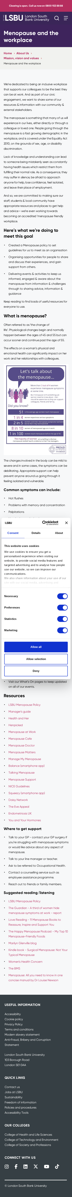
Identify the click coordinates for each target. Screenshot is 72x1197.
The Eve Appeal (18, 806)
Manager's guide (19, 711)
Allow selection (36, 659)
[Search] (57, 18)
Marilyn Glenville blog (22, 943)
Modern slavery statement (22, 1034)
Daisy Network (18, 800)
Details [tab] (36, 532)
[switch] (62, 608)
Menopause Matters (21, 752)
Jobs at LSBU (14, 1092)
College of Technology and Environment (31, 1139)
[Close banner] (66, 523)
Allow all (36, 646)
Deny (36, 670)
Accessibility (13, 1014)
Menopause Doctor (21, 745)
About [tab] (59, 532)
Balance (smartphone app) (26, 766)
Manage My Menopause (24, 759)
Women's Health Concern (25, 961)
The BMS (14, 968)
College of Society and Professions (28, 1145)
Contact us (12, 1087)
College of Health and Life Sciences (28, 1134)
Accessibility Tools (16, 1112)
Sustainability (13, 1097)
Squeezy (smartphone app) (26, 793)
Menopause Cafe (20, 738)
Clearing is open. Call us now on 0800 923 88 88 (36, 5)
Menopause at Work (22, 732)
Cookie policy (14, 1019)
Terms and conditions (19, 1029)
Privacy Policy (14, 1024)
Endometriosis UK (20, 813)
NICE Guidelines (19, 786)
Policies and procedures (20, 1107)
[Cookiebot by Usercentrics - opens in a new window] (43, 523)
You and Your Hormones (25, 820)
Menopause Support (22, 779)
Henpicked (15, 725)
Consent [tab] (12, 532)
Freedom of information (20, 1102)
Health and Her (18, 718)
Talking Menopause (21, 772)
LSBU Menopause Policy (24, 705)
